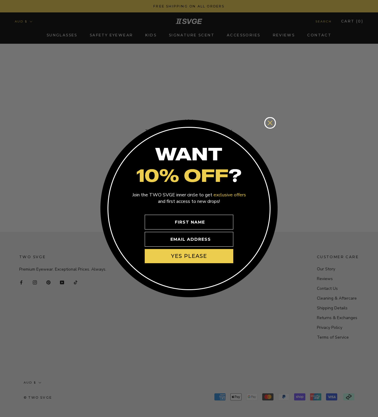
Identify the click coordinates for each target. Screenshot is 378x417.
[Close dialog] (270, 123)
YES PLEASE (189, 256)
